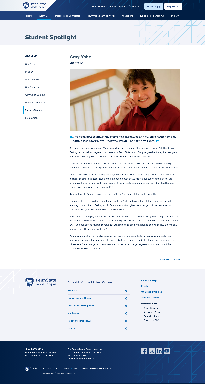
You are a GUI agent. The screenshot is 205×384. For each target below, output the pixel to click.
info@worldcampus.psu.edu (42, 352)
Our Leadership (33, 79)
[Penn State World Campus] (34, 5)
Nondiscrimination (63, 368)
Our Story (30, 64)
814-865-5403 (35, 349)
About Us (44, 15)
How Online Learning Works (101, 15)
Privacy (75, 368)
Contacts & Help (149, 280)
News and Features (35, 102)
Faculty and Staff (151, 320)
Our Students (32, 87)
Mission (29, 71)
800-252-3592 (46, 355)
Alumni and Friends (152, 312)
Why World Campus (35, 94)
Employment (31, 117)
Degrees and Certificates (67, 15)
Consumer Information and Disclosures (96, 368)
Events (122, 6)
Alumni (112, 6)
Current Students (98, 6)
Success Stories (33, 110)
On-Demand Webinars (151, 291)
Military (175, 15)
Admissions (127, 15)
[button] (134, 6)
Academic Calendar (150, 297)
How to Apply (153, 6)
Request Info (173, 6)
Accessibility (47, 368)
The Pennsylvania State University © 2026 (59, 373)
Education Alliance (152, 316)
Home (29, 15)
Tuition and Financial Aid (152, 15)
